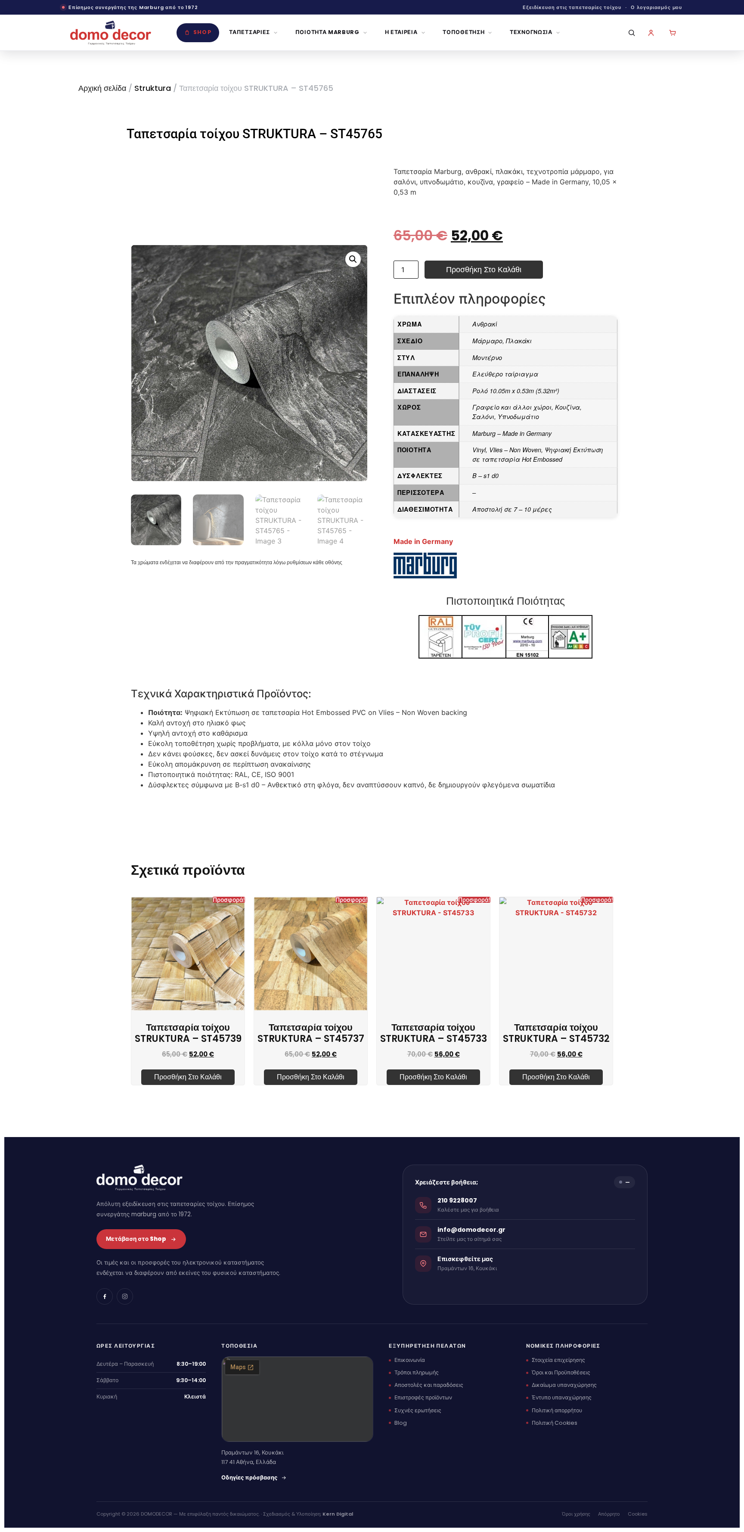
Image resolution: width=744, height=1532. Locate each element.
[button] (353, 259)
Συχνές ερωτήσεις (417, 1410)
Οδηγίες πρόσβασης (249, 1477)
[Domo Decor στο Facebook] (104, 1296)
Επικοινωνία (409, 1360)
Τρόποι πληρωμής (416, 1372)
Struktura (152, 88)
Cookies (638, 1513)
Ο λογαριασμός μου (656, 7)
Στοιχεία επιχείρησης (558, 1360)
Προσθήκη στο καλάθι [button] (188, 1077)
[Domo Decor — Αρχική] (110, 33)
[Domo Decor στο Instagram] (125, 1296)
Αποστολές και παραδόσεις (428, 1385)
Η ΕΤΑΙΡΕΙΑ (401, 32)
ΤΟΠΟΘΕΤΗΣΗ (463, 32)
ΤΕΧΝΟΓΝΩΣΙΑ (531, 32)
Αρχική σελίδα (102, 88)
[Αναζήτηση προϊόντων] (629, 32)
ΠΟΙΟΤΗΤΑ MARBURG (327, 32)
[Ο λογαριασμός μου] (651, 32)
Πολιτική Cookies (554, 1422)
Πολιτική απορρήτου (557, 1410)
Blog (400, 1422)
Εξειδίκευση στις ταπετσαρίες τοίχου (572, 7)
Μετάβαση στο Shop (136, 1239)
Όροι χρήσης (576, 1513)
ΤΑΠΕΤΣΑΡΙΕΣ (249, 32)
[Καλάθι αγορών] (672, 32)
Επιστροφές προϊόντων (423, 1397)
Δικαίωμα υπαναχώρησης (564, 1385)
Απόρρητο (609, 1513)
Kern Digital (337, 1513)
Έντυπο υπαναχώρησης (562, 1397)
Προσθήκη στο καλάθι (483, 269)
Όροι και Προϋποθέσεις (561, 1372)
